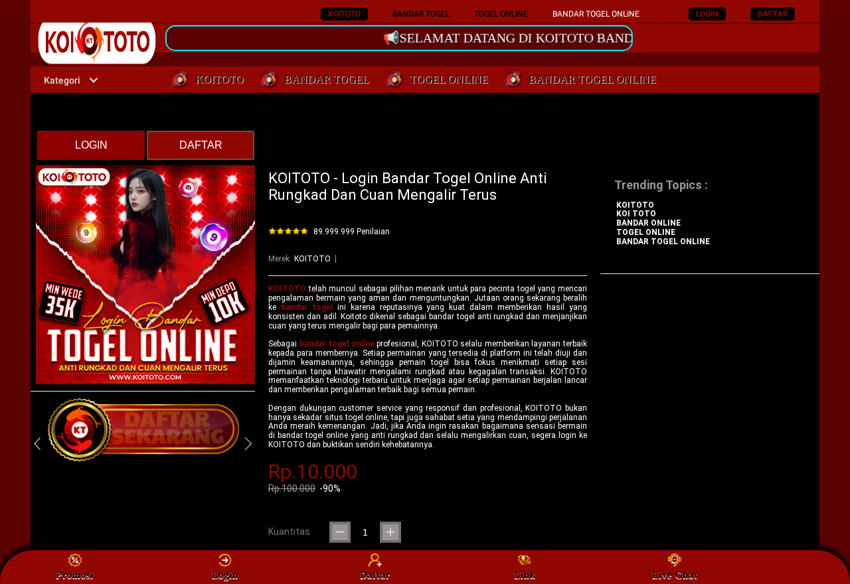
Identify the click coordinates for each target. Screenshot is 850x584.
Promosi (75, 575)
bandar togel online (337, 343)
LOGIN (707, 14)
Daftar (375, 575)
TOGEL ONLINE (501, 14)
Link (525, 575)
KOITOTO (344, 14)
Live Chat (675, 575)
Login (225, 575)
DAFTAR (773, 14)
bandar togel (307, 307)
